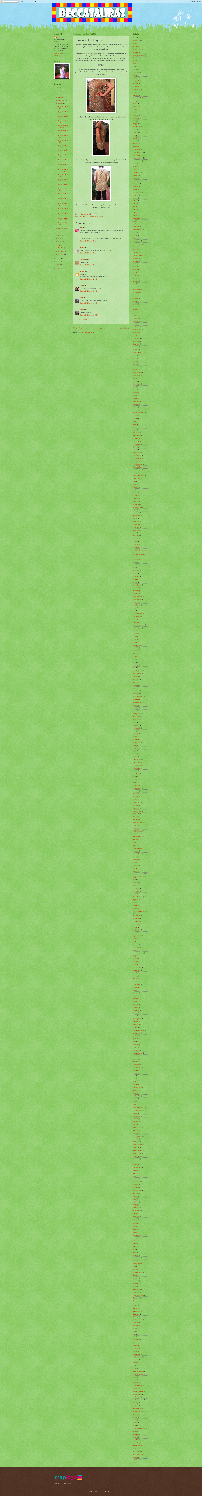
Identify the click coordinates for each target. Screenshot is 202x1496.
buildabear (136, 184)
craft (134, 315)
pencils (135, 973)
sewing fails (136, 1147)
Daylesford (136, 361)
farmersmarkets (137, 464)
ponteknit (136, 1010)
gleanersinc (136, 516)
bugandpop (136, 181)
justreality (136, 676)
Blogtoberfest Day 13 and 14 (63, 170)
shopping (135, 1179)
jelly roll (135, 665)
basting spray (137, 106)
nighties (135, 900)
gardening (136, 504)
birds (134, 135)
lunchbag (135, 774)
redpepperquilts (137, 1053)
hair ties (135, 538)
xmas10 (135, 1434)
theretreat (136, 1292)
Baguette (135, 95)
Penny (135, 976)
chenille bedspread (138, 255)
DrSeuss (135, 415)
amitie (135, 43)
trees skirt (136, 1345)
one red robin (137, 924)
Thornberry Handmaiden (140, 1301)
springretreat (137, 1238)
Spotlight (136, 1235)
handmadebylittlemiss (139, 555)
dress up (135, 410)
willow (135, 1417)
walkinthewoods (138, 1391)
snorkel (135, 1219)
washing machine (138, 1400)
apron (134, 64)
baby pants (136, 81)
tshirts (135, 1351)
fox (134, 490)
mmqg (135, 842)
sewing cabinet (137, 1145)
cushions (135, 350)
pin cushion (136, 987)
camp (134, 209)
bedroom (135, 115)
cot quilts (135, 310)
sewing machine (137, 1150)
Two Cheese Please (138, 1371)
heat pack (136, 571)
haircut (135, 541)
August (60, 232)
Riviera (135, 1073)
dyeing (135, 418)
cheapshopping (137, 244)
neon (134, 885)
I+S (134, 611)
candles (135, 212)
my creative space (138, 874)
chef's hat (135, 250)
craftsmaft (136, 324)
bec (57, 37)
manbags (135, 797)
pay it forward (137, 967)
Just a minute (137, 674)
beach (134, 112)
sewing (101, 216)
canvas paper (137, 218)
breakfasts (136, 175)
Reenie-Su (136, 1056)
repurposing (136, 1064)
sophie (82, 309)
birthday (135, 138)
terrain (135, 1286)
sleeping (135, 1205)
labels (134, 722)
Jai (134, 653)
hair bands (136, 536)
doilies (135, 390)
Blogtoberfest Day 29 (63, 107)
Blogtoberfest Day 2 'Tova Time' (63, 219)
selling (135, 1124)
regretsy (135, 1059)
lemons (135, 736)
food (134, 484)
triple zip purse (137, 1348)
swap (134, 1266)
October (60, 104)
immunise (136, 622)
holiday (135, 582)
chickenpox (136, 261)
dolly (134, 395)
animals (135, 52)
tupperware (136, 1354)
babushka (136, 72)
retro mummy (137, 1067)
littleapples (136, 762)
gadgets (135, 501)
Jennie (82, 247)
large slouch (136, 728)
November (61, 100)
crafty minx (136, 327)
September (61, 229)
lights (134, 751)
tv (133, 1365)
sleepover (136, 1207)
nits (134, 902)
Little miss (136, 759)
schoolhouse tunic (138, 1107)
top (134, 1331)
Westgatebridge (137, 1408)
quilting (135, 1036)
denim (135, 370)
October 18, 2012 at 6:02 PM (88, 291)
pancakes (135, 944)
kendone (135, 685)
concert (135, 295)
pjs (134, 996)
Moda (134, 845)
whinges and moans (138, 1411)
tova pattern (136, 1340)
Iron (134, 639)
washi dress (136, 1397)
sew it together (137, 1136)
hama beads (136, 544)
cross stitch (136, 338)
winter (135, 1420)
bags (134, 92)
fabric (135, 450)
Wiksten (135, 1414)
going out (136, 521)
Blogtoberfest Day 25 (63, 122)
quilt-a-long (136, 1033)
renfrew (135, 1062)
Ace (134, 38)
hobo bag (135, 579)
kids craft (136, 694)
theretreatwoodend (138, 1295)
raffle (134, 1041)
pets (134, 981)
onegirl (135, 927)
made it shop (136, 785)
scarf (134, 1102)
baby (134, 75)
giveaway (136, 513)
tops (134, 1334)
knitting (135, 708)
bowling (135, 169)
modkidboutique (138, 848)
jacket (135, 651)
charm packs (136, 241)
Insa (134, 631)
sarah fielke (136, 1096)
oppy (134, 933)
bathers (135, 109)
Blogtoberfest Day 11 (63, 180)
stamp (135, 1241)
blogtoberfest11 (137, 155)
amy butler (136, 46)
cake (134, 204)
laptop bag (136, 725)
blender (135, 144)
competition (136, 292)
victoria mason (137, 1386)
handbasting (136, 547)
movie (135, 862)
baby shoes (136, 86)
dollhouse (136, 393)
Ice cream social (137, 614)
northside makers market (140, 911)
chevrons (135, 258)
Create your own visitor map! (62, 1483)
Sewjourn (136, 1159)
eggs (134, 430)
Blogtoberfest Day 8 (63, 194)
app (134, 61)
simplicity (136, 1187)
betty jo (135, 124)
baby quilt (136, 84)
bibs (134, 129)
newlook (135, 894)
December (61, 97)
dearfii (135, 364)
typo (134, 1377)
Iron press (136, 642)
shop (134, 1176)
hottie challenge (137, 596)
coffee (135, 287)
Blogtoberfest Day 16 (63, 160)
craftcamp (136, 318)
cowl (134, 312)
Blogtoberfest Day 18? (63, 151)
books (135, 167)
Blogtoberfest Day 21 (63, 136)
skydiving (136, 1202)
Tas (81, 227)
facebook (135, 461)
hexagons (136, 576)
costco (135, 304)
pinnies (135, 990)
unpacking (136, 1383)
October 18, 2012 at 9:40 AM (88, 253)
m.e (134, 779)
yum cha (135, 1457)
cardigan (135, 224)
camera (135, 207)
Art (134, 66)
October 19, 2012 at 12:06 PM (89, 315)
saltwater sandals (138, 1087)
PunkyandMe (137, 1024)
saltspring (136, 1084)
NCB (134, 880)
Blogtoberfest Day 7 (63, 199)
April (60, 245)
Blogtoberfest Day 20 (63, 141)
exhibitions (136, 444)
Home (101, 328)
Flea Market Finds (138, 476)
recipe (135, 1047)
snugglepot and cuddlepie (137, 1223)
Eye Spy (135, 447)
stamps (135, 1244)
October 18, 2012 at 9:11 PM (88, 303)
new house (136, 891)
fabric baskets (137, 453)
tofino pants (136, 1325)
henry (134, 573)
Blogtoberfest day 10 (63, 185)
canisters (135, 215)
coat (134, 284)
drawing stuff (137, 401)
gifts (134, 510)
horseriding (136, 591)
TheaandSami (137, 1289)
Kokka (135, 711)
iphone (135, 636)
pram (134, 1016)
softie (134, 1229)
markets (135, 799)
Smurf (135, 1213)
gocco (135, 518)
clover (135, 278)
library (135, 748)
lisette (96, 216)
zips (134, 1463)
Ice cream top (137, 616)
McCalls (135, 817)
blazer (135, 141)
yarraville (136, 1443)
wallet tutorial (137, 1394)
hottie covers (137, 599)
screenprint (136, 1116)
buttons (135, 198)
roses (134, 1079)
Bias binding (136, 126)
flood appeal (136, 478)
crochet (135, 335)
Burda (135, 189)
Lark (134, 731)
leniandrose (136, 739)
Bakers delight (137, 98)
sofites (135, 1226)
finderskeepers (137, 470)
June (59, 238)
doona (135, 398)
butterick (135, 195)
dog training (136, 384)
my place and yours (138, 877)
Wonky (135, 1423)
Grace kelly (136, 524)
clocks (135, 272)
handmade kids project (139, 550)
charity (135, 238)
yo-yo (134, 1448)
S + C (134, 1082)
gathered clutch (137, 507)
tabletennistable (137, 1272)
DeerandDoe (136, 367)
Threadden (136, 1314)
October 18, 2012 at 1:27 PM (88, 279)
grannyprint (136, 530)
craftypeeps (136, 333)
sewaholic (136, 1139)
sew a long (136, 1130)
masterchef (136, 802)
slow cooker (136, 1210)
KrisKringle (136, 716)
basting (135, 104)
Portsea (135, 1013)
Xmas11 (135, 1437)
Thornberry (136, 1298)
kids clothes (136, 691)
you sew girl (136, 1451)
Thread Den (136, 1308)
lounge (135, 771)
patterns (135, 964)
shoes (134, 1173)
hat (134, 562)
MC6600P (136, 814)
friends (135, 496)
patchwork (136, 961)
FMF (134, 481)
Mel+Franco (136, 819)
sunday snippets (137, 1264)
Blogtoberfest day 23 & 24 (63, 126)
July (59, 235)
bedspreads (136, 118)
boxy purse (136, 172)
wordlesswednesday (139, 1428)
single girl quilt (137, 1190)
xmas (134, 1431)
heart (134, 568)
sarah (134, 1093)
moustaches (136, 860)
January (60, 254)
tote (134, 1337)
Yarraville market (138, 1446)
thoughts (135, 1305)
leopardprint (136, 742)
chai (134, 232)
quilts (134, 1039)
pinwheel (135, 993)
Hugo (134, 608)
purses (135, 1027)
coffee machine (137, 290)
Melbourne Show (138, 822)
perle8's (135, 979)
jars (134, 659)
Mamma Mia (137, 794)
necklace (135, 882)
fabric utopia (137, 455)
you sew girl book (138, 1454)
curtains (135, 347)
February (61, 251)
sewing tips (136, 1156)
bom (134, 164)
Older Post (124, 328)
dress (134, 407)
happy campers (137, 559)
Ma (134, 782)
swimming (136, 1269)
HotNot (135, 593)
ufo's (134, 1380)
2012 (58, 94)
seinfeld (135, 1119)
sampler (135, 1090)
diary (134, 378)
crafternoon (136, 321)
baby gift (135, 78)
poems (135, 1002)
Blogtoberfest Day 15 (63, 165)
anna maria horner (138, 55)
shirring (135, 1170)
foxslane (135, 493)
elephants (136, 433)
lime (134, 754)
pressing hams (137, 1019)
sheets (135, 1165)
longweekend (137, 768)
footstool (135, 487)
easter (134, 424)
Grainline (136, 527)
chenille (135, 252)
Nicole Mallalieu (138, 897)
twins (134, 1368)
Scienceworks (137, 1110)
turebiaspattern (137, 1357)
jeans (134, 662)
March (60, 248)
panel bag (136, 947)
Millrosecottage (137, 837)
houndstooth (136, 605)
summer (135, 1261)
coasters (135, 281)
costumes (135, 307)
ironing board (137, 645)
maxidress (136, 805)
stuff (134, 1252)
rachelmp (83, 259)
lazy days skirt (137, 734)
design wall (136, 375)
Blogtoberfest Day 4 (63, 209)
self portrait (136, 1122)
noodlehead (136, 908)
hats (134, 565)
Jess (134, 668)
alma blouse (136, 41)
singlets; (135, 1196)
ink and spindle (137, 628)
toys (134, 1343)
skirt (134, 1199)
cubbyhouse (136, 341)
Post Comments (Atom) (88, 333)
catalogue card (137, 229)
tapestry (135, 1278)
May (59, 241)
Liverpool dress (137, 765)
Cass (81, 285)
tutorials (135, 1363)
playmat (135, 999)
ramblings (136, 1044)
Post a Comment (83, 319)
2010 (58, 262)
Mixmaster (136, 840)
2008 (58, 268)
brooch (135, 178)
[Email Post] (95, 214)
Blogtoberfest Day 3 (63, 214)
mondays (135, 851)
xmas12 (135, 1440)
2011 (58, 258)
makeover (136, 791)
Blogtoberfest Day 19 (63, 146)
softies (135, 1232)
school (135, 1104)
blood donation (137, 161)
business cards (137, 192)
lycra (134, 777)
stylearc (135, 1255)
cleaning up (136, 270)
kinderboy (136, 699)
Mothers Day (137, 854)
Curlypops (136, 344)
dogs (134, 387)
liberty (135, 745)
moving (135, 865)
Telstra (135, 1284)
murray (135, 868)
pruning (135, 1022)
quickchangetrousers (139, 1030)
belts (134, 121)
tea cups (135, 1281)
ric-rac (135, 1070)
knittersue (136, 705)
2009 (58, 265)
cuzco (134, 355)
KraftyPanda (137, 714)
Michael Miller (137, 831)
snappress (136, 1216)
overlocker (136, 939)
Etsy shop (136, 441)
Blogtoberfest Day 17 (63, 156)
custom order (137, 352)
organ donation (137, 936)
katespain (136, 679)
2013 (58, 91)
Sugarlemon (136, 1258)
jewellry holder (137, 671)
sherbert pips (137, 1167)
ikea (134, 619)
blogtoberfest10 (137, 152)
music (135, 871)
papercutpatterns (138, 953)
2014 (58, 88)
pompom (135, 1007)
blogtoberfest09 (137, 149)
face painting (137, 458)
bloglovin (136, 147)
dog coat (135, 381)
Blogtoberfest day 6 (63, 204)
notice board (136, 916)
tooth (134, 1328)
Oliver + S (136, 921)
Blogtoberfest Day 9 (63, 190)
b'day (134, 69)
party (134, 956)
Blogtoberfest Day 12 (63, 175)
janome (135, 656)
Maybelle (136, 808)
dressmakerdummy (138, 413)
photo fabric (136, 984)
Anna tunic (136, 58)
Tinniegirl (136, 1317)
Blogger (110, 1492)
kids (134, 688)
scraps (135, 1113)
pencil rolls (136, 970)
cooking (135, 301)
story (134, 1249)
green (134, 533)
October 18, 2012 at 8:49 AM (88, 241)
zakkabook (136, 1460)
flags (134, 473)
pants (134, 950)
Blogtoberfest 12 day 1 (63, 224)
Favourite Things (138, 467)
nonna (135, 905)
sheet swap (136, 1162)
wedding (135, 1403)
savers (135, 1099)
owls (134, 941)
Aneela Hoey (137, 49)
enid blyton (136, 438)
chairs (135, 235)
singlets (135, 1193)
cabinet (135, 201)
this (84, 53)
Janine (82, 271)
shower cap (136, 1182)
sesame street (137, 1127)
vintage (135, 1388)
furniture (135, 498)
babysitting (136, 89)
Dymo (135, 421)
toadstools (136, 1323)
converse (135, 298)
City (134, 264)
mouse (135, 857)
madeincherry (137, 788)
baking (135, 101)
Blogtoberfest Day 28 (63, 112)
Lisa (81, 297)
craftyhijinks (137, 330)
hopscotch (136, 588)
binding (135, 132)
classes (135, 267)
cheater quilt (136, 247)
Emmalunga (136, 435)
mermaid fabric (137, 828)
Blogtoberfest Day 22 (63, 131)
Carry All (136, 227)
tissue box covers (138, 1320)
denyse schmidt (137, 373)
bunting (135, 187)
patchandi (136, 959)
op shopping (136, 930)
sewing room (137, 1153)
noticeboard (136, 919)
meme (135, 825)
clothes (92, 216)
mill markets (136, 834)
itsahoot (135, 648)
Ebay (134, 427)
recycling (136, 1050)
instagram (136, 634)
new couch (136, 888)
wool (134, 1425)
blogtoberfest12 (84, 216)
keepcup (135, 682)
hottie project (137, 602)
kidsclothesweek (138, 696)
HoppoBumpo (137, 585)
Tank (134, 1275)
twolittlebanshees (138, 1374)
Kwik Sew (136, 719)
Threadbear (136, 1311)
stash (134, 1246)
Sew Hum (136, 1133)
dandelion (136, 358)
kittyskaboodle (137, 702)
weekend (135, 1405)
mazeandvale (137, 811)
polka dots (136, 1004)
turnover (135, 1360)
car (134, 221)
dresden (135, 404)
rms (134, 1076)
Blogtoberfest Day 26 (63, 117)
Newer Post (77, 328)
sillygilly (135, 1185)
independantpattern (138, 625)
